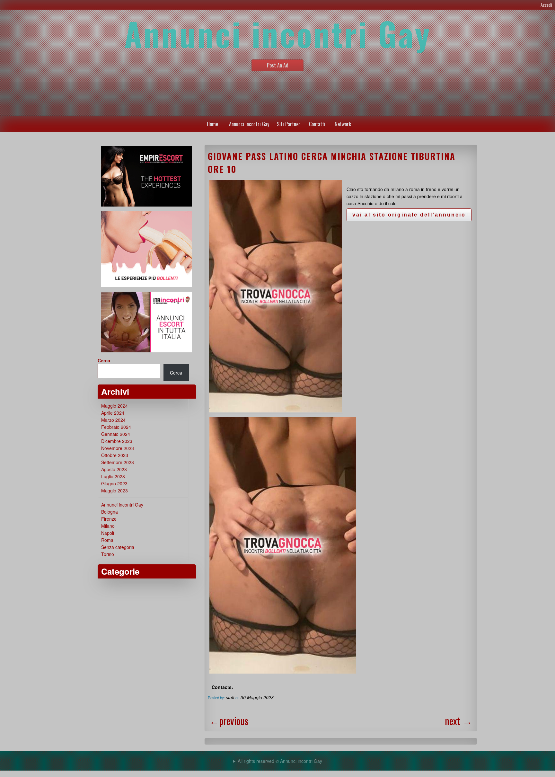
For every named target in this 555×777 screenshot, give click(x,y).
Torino (107, 554)
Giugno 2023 (114, 483)
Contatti (317, 124)
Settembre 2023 (117, 462)
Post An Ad (277, 65)
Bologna (109, 511)
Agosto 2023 (114, 469)
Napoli (107, 533)
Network (343, 124)
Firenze (109, 519)
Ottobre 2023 (114, 455)
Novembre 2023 (117, 448)
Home (212, 124)
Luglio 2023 (113, 476)
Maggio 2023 (114, 490)
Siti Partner (288, 124)
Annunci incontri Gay (249, 124)
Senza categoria (117, 547)
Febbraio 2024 (116, 427)
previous (228, 720)
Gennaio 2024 (115, 434)
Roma (107, 540)
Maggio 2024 (114, 405)
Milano (108, 526)
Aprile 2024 (112, 413)
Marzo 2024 (113, 420)
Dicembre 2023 (116, 441)
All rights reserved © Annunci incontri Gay (280, 761)
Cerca (104, 360)
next (458, 720)
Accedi (546, 4)
